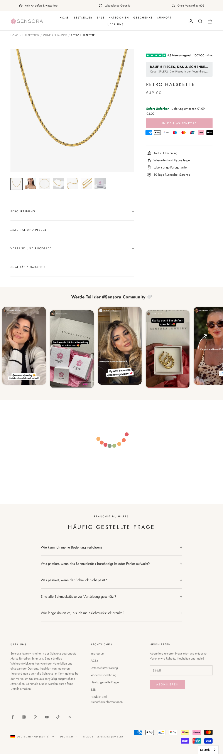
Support (164, 18)
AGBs (94, 660)
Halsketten (30, 35)
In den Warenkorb (179, 123)
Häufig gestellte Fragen (105, 682)
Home (64, 18)
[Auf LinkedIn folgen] (69, 717)
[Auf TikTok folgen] (58, 717)
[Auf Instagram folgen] (24, 717)
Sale (101, 18)
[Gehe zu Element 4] (58, 184)
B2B (93, 689)
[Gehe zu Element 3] (44, 184)
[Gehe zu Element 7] (100, 184)
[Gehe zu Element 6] (86, 184)
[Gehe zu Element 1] (16, 184)
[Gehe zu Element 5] (72, 184)
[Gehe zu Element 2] (30, 184)
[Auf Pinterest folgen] (35, 717)
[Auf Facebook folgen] (12, 717)
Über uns (116, 24)
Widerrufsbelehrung (104, 675)
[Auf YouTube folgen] (46, 717)
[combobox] (208, 750)
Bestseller (83, 18)
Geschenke (143, 18)
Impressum (98, 653)
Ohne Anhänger (55, 35)
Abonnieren (167, 684)
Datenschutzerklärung (104, 668)
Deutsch (66, 736)
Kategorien (119, 18)
